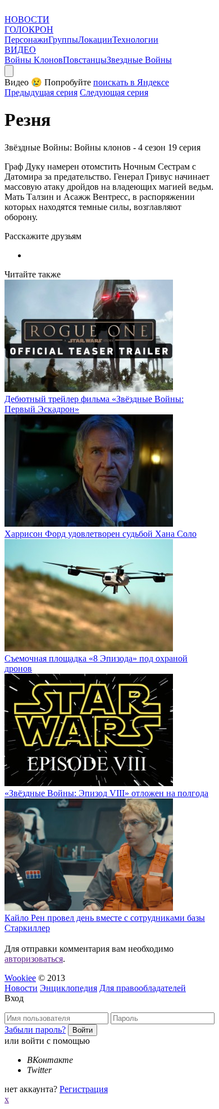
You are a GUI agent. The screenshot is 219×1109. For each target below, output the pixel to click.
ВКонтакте (50, 1060)
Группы (63, 39)
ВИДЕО (20, 49)
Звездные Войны (139, 60)
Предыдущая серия (40, 92)
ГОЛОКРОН (28, 29)
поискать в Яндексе (131, 82)
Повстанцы (85, 60)
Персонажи (26, 39)
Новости (21, 988)
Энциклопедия (68, 988)
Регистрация (84, 1089)
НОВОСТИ (26, 19)
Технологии (135, 39)
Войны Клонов (33, 60)
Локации (95, 39)
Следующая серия (114, 92)
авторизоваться (33, 959)
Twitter (39, 1070)
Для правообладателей (142, 988)
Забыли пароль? (35, 1029)
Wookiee (20, 978)
